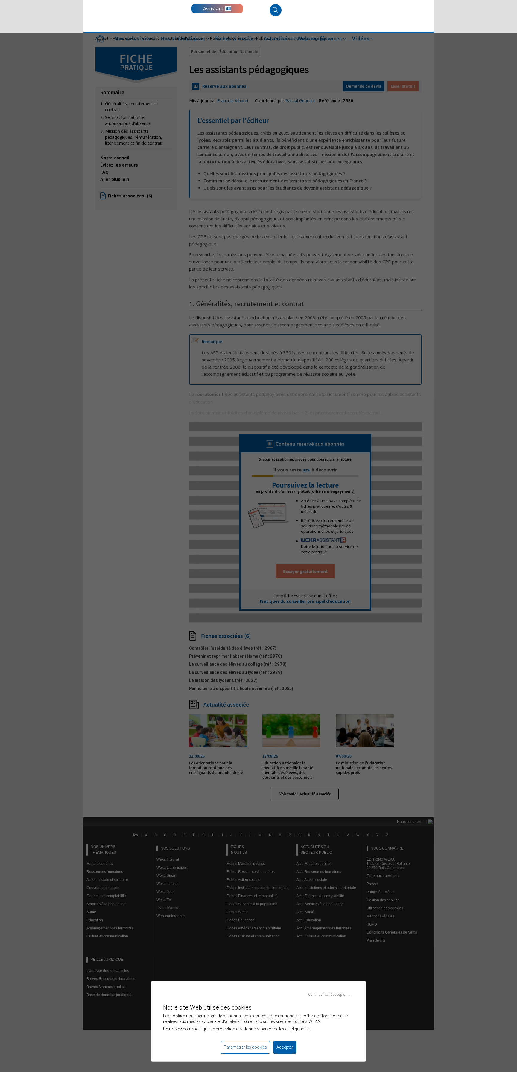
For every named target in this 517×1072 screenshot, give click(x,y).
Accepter (284, 1047)
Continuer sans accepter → (329, 994)
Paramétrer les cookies (245, 1047)
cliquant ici (301, 1029)
